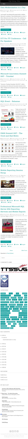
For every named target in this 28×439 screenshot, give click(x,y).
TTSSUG (24, 321)
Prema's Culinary (20, 436)
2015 (3, 351)
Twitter (17, 32)
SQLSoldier (4, 400)
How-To (2, 299)
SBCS (7, 306)
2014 (3, 354)
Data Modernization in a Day (13, 7)
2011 (3, 362)
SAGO (2, 306)
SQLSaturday (13, 317)
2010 (3, 364)
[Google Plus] (10, 431)
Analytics (2, 45)
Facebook (10, 32)
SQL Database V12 (5, 310)
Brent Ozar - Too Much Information (10, 393)
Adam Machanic (5, 404)
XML (12, 328)
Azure (26, 10)
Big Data (24, 293)
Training (3, 321)
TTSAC (18, 321)
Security (12, 306)
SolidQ (25, 306)
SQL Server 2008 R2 (5, 313)
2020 (3, 335)
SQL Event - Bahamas (10, 101)
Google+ (23, 32)
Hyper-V (8, 299)
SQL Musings (5, 419)
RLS (25, 304)
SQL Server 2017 (15, 80)
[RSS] (17, 431)
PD (25, 302)
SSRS (20, 176)
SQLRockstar (5, 397)
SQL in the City (16, 310)
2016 (3, 349)
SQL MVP (24, 310)
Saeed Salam (12, 435)
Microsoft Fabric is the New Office (9, 398)
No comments (11, 11)
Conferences (7, 45)
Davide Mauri (5, 409)
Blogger (26, 434)
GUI (25, 297)
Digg (10, 34)
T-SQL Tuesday (15, 319)
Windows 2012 (23, 325)
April (4, 337)
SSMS (20, 317)
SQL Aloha (4, 414)
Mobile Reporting (13, 215)
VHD (15, 323)
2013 (3, 356)
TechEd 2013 (23, 319)
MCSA (20, 299)
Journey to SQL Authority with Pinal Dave (11, 388)
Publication (19, 215)
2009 (3, 367)
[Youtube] (15, 431)
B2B (17, 293)
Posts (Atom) (10, 253)
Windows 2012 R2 (5, 328)
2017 (3, 346)
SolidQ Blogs (5, 422)
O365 (17, 302)
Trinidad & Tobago (14, 45)
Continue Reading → (5, 29)
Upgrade (3, 323)
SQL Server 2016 (12, 139)
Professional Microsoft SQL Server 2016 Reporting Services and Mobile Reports (13, 209)
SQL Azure (16, 308)
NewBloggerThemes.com (10, 436)
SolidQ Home (4, 375)
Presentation (3, 11)
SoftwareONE (19, 306)
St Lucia (2, 319)
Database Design (5, 297)
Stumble (4, 34)
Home (11, 250)
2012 (3, 359)
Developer (13, 297)
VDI (9, 323)
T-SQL (8, 319)
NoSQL (12, 302)
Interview (15, 299)
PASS (2, 139)
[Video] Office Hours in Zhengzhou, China (11, 394)
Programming (12, 304)
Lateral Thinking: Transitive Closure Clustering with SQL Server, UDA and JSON (12, 411)
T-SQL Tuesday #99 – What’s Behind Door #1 (11, 401)
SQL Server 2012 (22, 313)
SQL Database (23, 308)
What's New (22, 80)
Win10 (13, 325)
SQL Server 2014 (4, 315)
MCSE (25, 299)
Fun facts (20, 297)
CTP (25, 295)
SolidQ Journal (4, 308)
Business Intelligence (5, 105)
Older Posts (24, 250)
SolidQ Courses (4, 379)
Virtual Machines (22, 323)
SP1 (10, 308)
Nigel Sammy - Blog (13, 434)
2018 (3, 343)
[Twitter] (13, 431)
